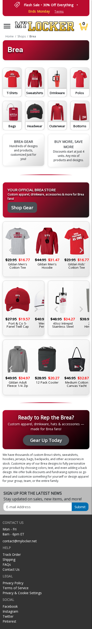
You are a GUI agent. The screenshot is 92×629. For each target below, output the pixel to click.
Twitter (8, 616)
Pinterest (9, 621)
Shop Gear (22, 207)
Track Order (12, 554)
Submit (80, 506)
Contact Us (11, 569)
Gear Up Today (46, 440)
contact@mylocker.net (20, 541)
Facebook (10, 606)
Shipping (9, 559)
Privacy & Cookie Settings (22, 593)
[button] (7, 26)
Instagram (10, 611)
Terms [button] (58, 11)
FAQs (7, 564)
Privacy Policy (13, 583)
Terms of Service (16, 588)
